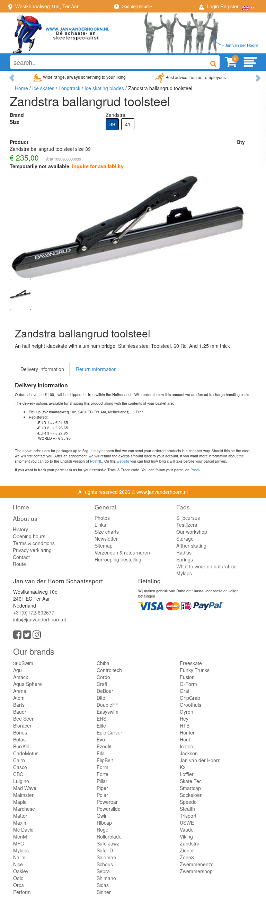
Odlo (18, 878)
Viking (186, 836)
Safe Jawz (108, 843)
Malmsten (24, 794)
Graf (184, 690)
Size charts (107, 531)
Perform (22, 891)
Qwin (102, 815)
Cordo (103, 676)
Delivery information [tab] (42, 369)
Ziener (187, 850)
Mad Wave (24, 787)
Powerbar (107, 801)
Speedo (188, 801)
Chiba (103, 663)
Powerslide (109, 808)
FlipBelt (105, 760)
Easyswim (107, 711)
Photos (102, 517)
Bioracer (22, 725)
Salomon (106, 857)
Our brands (33, 651)
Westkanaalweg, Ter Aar (47, 6)
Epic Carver (109, 732)
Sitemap (104, 545)
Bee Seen (24, 718)
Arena (19, 690)
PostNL (96, 461)
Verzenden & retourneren (122, 552)
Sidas (103, 885)
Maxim (20, 822)
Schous (105, 864)
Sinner (104, 891)
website (123, 461)
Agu (17, 670)
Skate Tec (191, 780)
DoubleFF (107, 704)
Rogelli (104, 829)
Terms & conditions (34, 543)
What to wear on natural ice (206, 566)
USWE (187, 822)
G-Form (188, 683)
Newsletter (106, 538)
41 (128, 124)
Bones (20, 732)
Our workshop (191, 531)
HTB (184, 725)
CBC (18, 774)
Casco (20, 767)
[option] (20, 294)
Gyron (186, 711)
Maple (20, 801)
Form (102, 767)
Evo (101, 739)
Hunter (187, 732)
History (20, 529)
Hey (184, 718)
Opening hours (136, 6)
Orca (18, 885)
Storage (185, 538)
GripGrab (190, 697)
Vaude (187, 829)
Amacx (20, 676)
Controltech (109, 670)
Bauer (19, 711)
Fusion (187, 676)
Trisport (188, 815)
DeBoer (105, 690)
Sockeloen (191, 794)
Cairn (19, 760)
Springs (184, 559)
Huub (186, 739)
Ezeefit (104, 746)
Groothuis (190, 704)
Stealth (187, 808)
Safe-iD (105, 850)
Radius (184, 552)
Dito (101, 697)
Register (229, 6)
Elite (101, 725)
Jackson (189, 753)
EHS (101, 718)
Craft (102, 683)
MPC (18, 843)
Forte (102, 774)
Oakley (20, 871)
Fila (101, 753)
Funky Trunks (195, 670)
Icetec (186, 746)
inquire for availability (98, 166)
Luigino (21, 780)
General (105, 506)
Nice (18, 864)
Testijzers (186, 524)
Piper (102, 787)
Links (100, 524)
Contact (21, 556)
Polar (102, 794)
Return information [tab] (96, 369)
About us (25, 518)
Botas (19, 739)
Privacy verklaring (32, 550)
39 (112, 124)
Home (21, 88)
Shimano (106, 878)
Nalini (19, 857)
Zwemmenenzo (197, 864)
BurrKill (21, 746)
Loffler (187, 774)
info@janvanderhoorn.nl (39, 619)
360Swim (23, 663)
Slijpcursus (188, 517)
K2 (183, 767)
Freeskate (191, 663)
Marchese (24, 808)
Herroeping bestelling (118, 559)
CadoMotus (25, 753)
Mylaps (184, 573)
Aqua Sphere (27, 683)
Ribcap (104, 822)
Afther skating (191, 545)
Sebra (103, 871)
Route (19, 563)
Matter (20, 815)
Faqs (183, 506)
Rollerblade (109, 836)
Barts (19, 704)
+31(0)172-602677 (33, 612)
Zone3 (187, 857)
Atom (19, 697)
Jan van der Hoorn (200, 760)
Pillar (102, 780)
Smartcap (190, 787)
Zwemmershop (196, 871)
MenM (20, 836)
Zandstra (190, 843)
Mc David (23, 829)
